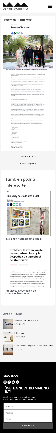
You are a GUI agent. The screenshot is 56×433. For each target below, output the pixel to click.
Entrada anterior (28, 156)
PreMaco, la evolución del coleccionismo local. (21, 292)
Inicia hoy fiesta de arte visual (23, 238)
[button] (49, 6)
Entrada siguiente (28, 163)
